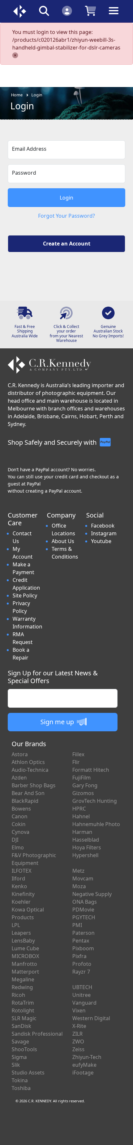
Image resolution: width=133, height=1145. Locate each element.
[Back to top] (124, 1136)
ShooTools (24, 1049)
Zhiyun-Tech (86, 1057)
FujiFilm (81, 777)
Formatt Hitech (90, 769)
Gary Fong (84, 785)
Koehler (21, 901)
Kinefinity (23, 894)
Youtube (101, 541)
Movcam (82, 878)
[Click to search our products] (44, 10)
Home (17, 95)
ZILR (77, 1033)
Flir (76, 762)
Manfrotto (24, 963)
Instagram (104, 533)
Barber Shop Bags (34, 785)
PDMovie (83, 909)
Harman (82, 831)
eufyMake (84, 1064)
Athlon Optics (28, 762)
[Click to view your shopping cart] (90, 10)
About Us (63, 541)
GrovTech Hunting (94, 800)
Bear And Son (28, 793)
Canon (19, 816)
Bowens (21, 808)
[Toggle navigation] (113, 15)
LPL (16, 925)
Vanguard (84, 1002)
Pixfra (79, 956)
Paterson (83, 932)
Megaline (23, 979)
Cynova (20, 831)
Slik (16, 1064)
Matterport (25, 971)
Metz (78, 870)
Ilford (18, 878)
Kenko (19, 886)
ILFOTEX (21, 870)
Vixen (79, 1010)
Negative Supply (92, 894)
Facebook (103, 525)
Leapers (21, 932)
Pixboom (83, 948)
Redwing (22, 987)
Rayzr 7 (81, 971)
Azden (19, 777)
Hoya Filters (86, 847)
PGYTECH (83, 917)
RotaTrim (23, 1002)
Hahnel (81, 816)
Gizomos (83, 793)
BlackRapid (25, 800)
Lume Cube (25, 948)
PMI (77, 925)
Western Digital (91, 1018)
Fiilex (78, 754)
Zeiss (78, 1049)
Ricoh (18, 994)
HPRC (79, 808)
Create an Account (66, 243)
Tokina (20, 1080)
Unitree (81, 994)
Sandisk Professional (37, 1033)
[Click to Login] (67, 10)
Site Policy (25, 595)
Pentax (80, 940)
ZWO (78, 1041)
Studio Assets (28, 1072)
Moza (79, 886)
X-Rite (79, 1026)
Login (36, 95)
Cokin (19, 824)
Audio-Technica (30, 769)
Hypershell (85, 855)
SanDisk (21, 1026)
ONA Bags (84, 901)
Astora (20, 754)
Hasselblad (85, 839)
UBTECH (82, 987)
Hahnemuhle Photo (96, 824)
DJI (15, 839)
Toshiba (21, 1088)
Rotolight (23, 1010)
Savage (20, 1041)
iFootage (83, 1072)
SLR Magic (24, 1018)
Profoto (81, 963)
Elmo (18, 847)
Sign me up (58, 721)
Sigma (19, 1057)
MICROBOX (25, 956)
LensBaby (23, 940)
